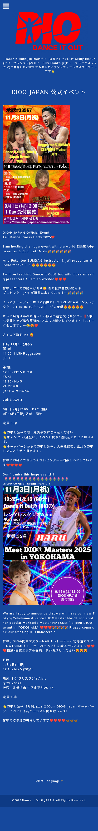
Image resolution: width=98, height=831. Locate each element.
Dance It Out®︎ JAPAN (38, 800)
